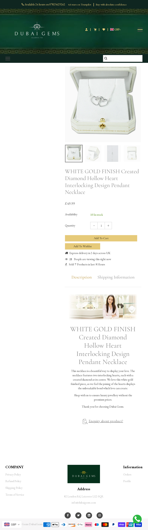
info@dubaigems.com (84, 502)
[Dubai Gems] (37, 29)
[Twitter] (78, 515)
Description (81, 277)
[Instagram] (99, 515)
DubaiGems (36, 524)
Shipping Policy (14, 488)
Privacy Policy (13, 474)
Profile (127, 481)
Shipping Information (115, 277)
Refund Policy (13, 481)
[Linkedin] (89, 515)
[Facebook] (68, 515)
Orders (127, 474)
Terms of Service (14, 495)
